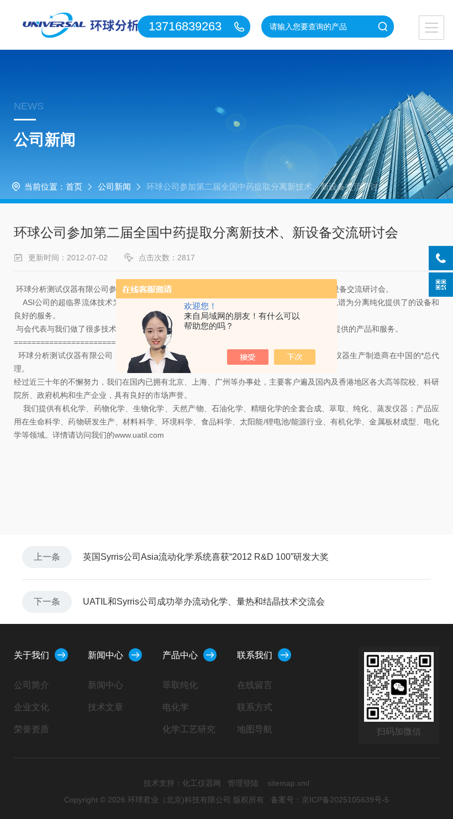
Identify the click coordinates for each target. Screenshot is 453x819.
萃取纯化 (180, 685)
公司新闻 (114, 186)
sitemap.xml (288, 783)
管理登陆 (243, 783)
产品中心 (180, 655)
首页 (74, 186)
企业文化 (31, 707)
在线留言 (254, 685)
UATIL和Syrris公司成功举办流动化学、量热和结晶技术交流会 (204, 601)
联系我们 (254, 655)
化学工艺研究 (188, 729)
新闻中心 (105, 655)
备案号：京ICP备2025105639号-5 (330, 799)
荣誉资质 (31, 729)
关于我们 (31, 655)
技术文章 (105, 707)
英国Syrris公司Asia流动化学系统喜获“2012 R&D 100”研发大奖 (206, 556)
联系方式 (254, 707)
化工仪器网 (201, 783)
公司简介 (31, 685)
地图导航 (254, 729)
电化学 (175, 707)
